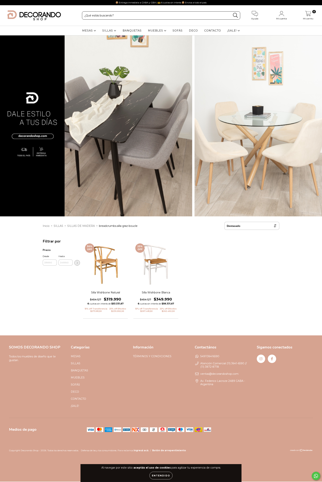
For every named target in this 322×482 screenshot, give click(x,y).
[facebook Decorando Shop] (10, 2)
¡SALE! (232, 30)
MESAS (88, 30)
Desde (46, 256)
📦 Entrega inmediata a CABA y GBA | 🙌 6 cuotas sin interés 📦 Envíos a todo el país (161, 2)
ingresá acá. (141, 450)
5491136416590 (209, 356)
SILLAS (108, 30)
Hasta (62, 256)
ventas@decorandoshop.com (219, 373)
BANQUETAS (132, 30)
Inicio (46, 226)
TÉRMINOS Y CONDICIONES (152, 356)
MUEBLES (156, 30)
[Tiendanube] (301, 450)
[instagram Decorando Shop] (5, 2)
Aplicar (77, 263)
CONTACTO (212, 30)
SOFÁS (178, 30)
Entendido (161, 475)
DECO (193, 30)
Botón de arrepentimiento (169, 450)
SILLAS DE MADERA (81, 226)
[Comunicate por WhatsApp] (316, 476)
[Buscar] (235, 15)
